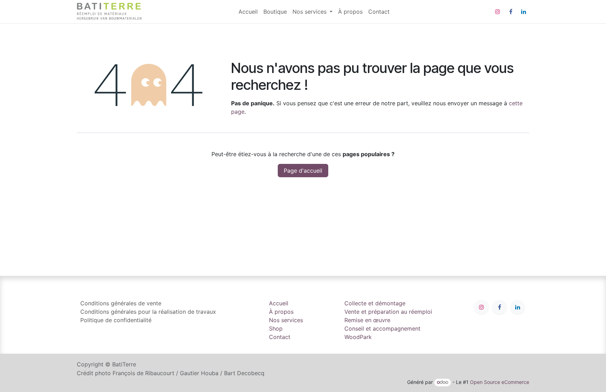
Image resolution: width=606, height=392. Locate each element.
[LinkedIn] (523, 11)
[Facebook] (510, 11)
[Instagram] (497, 11)
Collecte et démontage (374, 303)
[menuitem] (248, 12)
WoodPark (358, 336)
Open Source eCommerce (499, 382)
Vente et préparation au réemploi (388, 311)
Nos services (286, 320)
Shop (276, 328)
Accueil (278, 303)
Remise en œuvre (367, 320)
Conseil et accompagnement (382, 328)
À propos (281, 311)
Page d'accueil (303, 170)
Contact (279, 336)
